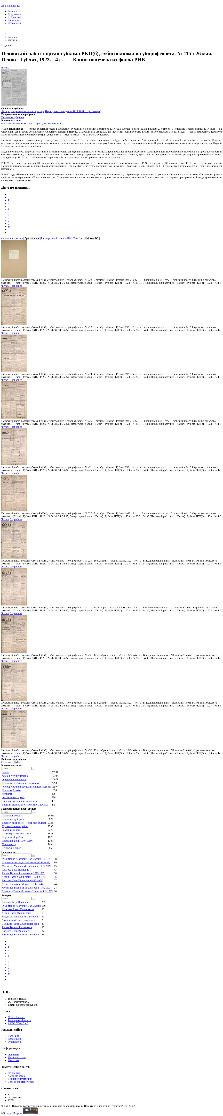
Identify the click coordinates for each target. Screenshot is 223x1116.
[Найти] (33, 769)
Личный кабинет (10, 5)
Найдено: (91, 238)
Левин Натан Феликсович (16, 913)
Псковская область (12, 815)
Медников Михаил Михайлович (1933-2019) (26, 866)
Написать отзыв (17, 1057)
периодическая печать (21, 123)
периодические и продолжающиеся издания (26, 786)
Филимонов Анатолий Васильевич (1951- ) (26, 858)
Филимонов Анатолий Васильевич (21, 905)
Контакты (13, 1060)
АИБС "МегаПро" (18, 1023)
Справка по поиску (12, 238)
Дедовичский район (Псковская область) (24, 822)
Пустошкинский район (15, 826)
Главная (12, 11)
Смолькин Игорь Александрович (20, 923)
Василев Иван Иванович (16, 931)
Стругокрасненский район (17, 833)
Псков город (9, 844)
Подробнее (16, 285)
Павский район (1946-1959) (17, 840)
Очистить (6, 762)
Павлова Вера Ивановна (15, 869)
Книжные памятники (20, 1078)
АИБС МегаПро (74, 238)
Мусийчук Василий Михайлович (20, 934)
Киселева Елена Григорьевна (18, 909)
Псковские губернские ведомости (21, 783)
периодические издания (48, 123)
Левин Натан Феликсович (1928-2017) (23, 876)
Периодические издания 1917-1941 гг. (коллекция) (73, 111)
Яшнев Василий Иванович (17, 927)
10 (9, 226)
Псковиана (14, 1073)
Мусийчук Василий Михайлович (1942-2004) (27, 887)
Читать (5, 67)
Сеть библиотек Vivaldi (21, 1081)
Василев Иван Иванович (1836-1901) (22, 880)
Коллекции (14, 20)
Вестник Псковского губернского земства (25, 804)
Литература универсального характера (22, 111)
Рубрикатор (14, 17)
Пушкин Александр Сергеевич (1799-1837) (26, 862)
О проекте (13, 1054)
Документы (14, 14)
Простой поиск (16, 1017)
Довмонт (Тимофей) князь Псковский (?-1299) (27, 891)
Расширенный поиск (52, 238)
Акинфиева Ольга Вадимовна (18, 920)
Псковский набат (11, 790)
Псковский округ (11, 848)
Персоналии (15, 23)
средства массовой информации (20, 801)
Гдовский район (11, 830)
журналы (7, 793)
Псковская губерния (12, 117)
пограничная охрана (13, 797)
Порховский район (12, 837)
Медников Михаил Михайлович (20, 916)
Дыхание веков (16, 1075)
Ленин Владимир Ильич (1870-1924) (22, 884)
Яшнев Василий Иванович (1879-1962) (23, 873)
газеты (5, 123)
